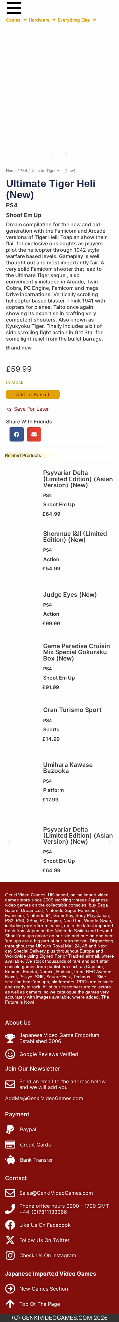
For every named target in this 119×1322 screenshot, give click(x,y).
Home (11, 170)
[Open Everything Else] (94, 20)
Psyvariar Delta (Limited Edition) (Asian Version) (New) (78, 478)
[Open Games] (25, 20)
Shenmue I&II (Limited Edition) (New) (75, 536)
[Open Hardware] (54, 20)
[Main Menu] (14, 8)
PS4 (23, 170)
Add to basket (33, 394)
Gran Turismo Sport (72, 710)
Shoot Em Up (23, 215)
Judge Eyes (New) (70, 594)
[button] (66, 154)
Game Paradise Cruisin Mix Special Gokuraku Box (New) (76, 652)
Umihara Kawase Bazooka (68, 767)
